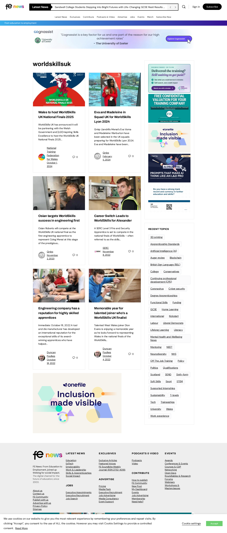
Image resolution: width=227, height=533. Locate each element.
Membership (138, 498)
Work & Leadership (76, 469)
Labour (154, 323)
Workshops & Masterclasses (172, 487)
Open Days (170, 472)
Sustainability (157, 395)
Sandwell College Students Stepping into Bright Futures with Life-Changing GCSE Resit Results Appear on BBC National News (111, 7)
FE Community (40, 496)
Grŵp (106, 152)
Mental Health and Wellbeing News (166, 338)
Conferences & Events (176, 463)
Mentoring (156, 347)
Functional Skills (159, 302)
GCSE (153, 309)
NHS (173, 354)
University (155, 409)
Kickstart (174, 316)
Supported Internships (162, 388)
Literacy (178, 329)
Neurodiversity (158, 354)
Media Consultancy (109, 498)
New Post (137, 486)
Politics (154, 367)
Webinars (170, 482)
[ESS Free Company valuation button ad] (169, 108)
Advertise (122, 17)
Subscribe (212, 6)
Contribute (88, 17)
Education (71, 460)
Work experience (159, 415)
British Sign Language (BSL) (165, 264)
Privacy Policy (40, 506)
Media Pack (105, 489)
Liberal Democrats (173, 323)
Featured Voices (107, 463)
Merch (150, 17)
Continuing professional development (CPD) (163, 280)
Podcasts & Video (106, 17)
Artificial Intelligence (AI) (163, 251)
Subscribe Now (163, 17)
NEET (169, 347)
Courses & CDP (173, 466)
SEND (168, 374)
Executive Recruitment (77, 495)
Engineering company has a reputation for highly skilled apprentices (58, 312)
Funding (177, 302)
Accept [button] (214, 523)
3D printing (156, 237)
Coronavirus (157, 288)
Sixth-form (182, 374)
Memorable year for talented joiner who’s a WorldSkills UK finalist (110, 312)
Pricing (102, 486)
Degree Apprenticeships (163, 295)
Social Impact (73, 475)
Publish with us (40, 499)
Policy (181, 360)
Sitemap (37, 509)
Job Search (72, 498)
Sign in (196, 6)
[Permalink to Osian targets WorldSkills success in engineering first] (59, 193)
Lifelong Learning (159, 329)
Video (135, 463)
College (154, 271)
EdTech (69, 463)
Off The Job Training (161, 360)
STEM (180, 381)
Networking (171, 469)
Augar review (157, 257)
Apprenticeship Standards (164, 244)
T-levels (174, 395)
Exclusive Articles (108, 460)
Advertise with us (42, 503)
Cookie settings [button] (191, 523)
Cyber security (176, 288)
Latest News (61, 17)
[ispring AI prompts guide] (169, 167)
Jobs (132, 17)
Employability (73, 466)
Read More (21, 528)
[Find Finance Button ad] (169, 78)
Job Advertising (107, 495)
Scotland (155, 374)
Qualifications (170, 367)
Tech (153, 402)
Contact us (38, 493)
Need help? (137, 501)
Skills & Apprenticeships (79, 472)
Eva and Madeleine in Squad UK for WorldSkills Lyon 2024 (112, 116)
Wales (169, 409)
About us (37, 490)
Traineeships (168, 402)
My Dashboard (139, 489)
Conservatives (171, 271)
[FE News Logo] (14, 6)
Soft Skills (155, 381)
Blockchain (175, 257)
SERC (106, 248)
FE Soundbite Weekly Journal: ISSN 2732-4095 (112, 468)
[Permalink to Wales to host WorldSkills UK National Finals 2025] (59, 89)
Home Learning (170, 309)
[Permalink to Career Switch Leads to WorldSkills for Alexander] (115, 193)
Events (141, 17)
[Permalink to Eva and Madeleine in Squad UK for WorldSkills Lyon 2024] (115, 89)
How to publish (140, 480)
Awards (169, 460)
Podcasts (137, 460)
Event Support (106, 501)
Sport (169, 381)
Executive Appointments (79, 492)
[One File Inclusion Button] (77, 403)
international (157, 316)
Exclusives (75, 17)
